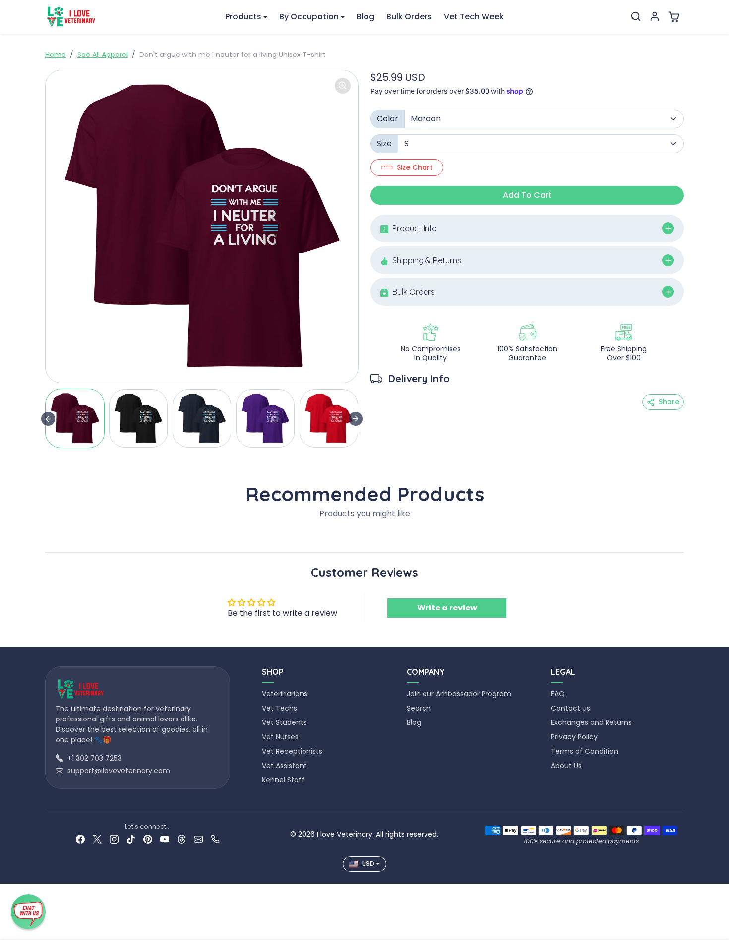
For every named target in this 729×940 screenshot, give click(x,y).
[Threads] (181, 839)
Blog (365, 16)
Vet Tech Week (474, 16)
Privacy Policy (574, 737)
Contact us (570, 708)
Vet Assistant (284, 766)
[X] (97, 839)
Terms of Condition (584, 751)
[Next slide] (356, 419)
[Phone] (215, 839)
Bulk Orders (409, 16)
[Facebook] (80, 839)
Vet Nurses (280, 737)
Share (669, 402)
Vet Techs (279, 708)
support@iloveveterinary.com (118, 770)
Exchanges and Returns (591, 722)
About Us (566, 766)
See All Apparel (102, 54)
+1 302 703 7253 (94, 758)
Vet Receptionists (292, 751)
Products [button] (243, 16)
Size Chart (415, 167)
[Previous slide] (48, 537)
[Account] (654, 16)
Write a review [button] (447, 607)
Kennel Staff (283, 780)
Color (387, 118)
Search (419, 708)
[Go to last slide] (48, 419)
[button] (635, 16)
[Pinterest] (147, 839)
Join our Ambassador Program (459, 694)
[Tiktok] (130, 839)
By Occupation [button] (309, 16)
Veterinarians (284, 694)
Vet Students (284, 722)
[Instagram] (114, 839)
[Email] (198, 839)
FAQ (558, 694)
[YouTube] (164, 839)
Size (384, 143)
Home (55, 54)
